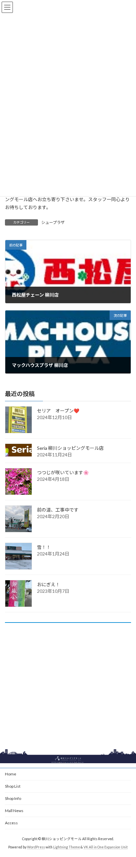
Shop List (12, 786)
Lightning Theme (66, 847)
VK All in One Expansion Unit (106, 847)
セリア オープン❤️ (58, 410)
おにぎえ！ (48, 584)
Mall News (14, 810)
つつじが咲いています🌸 (63, 472)
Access (11, 822)
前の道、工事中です (58, 510)
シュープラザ (53, 222)
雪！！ (44, 547)
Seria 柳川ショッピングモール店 (70, 448)
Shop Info (13, 798)
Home (10, 773)
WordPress (36, 847)
